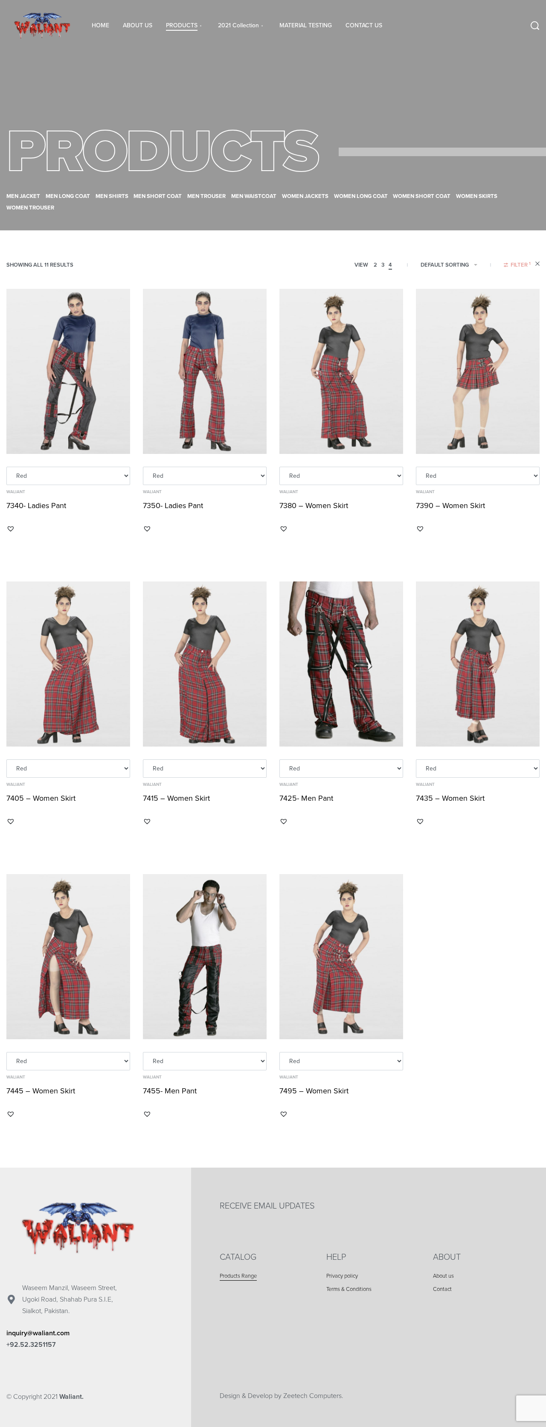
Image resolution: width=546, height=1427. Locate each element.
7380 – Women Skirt (313, 505)
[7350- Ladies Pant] (205, 371)
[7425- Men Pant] (341, 664)
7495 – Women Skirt (314, 1091)
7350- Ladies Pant (173, 505)
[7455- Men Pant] (205, 956)
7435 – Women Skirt (450, 798)
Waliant (15, 492)
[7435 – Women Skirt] (478, 664)
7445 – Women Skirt (40, 1091)
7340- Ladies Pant (36, 505)
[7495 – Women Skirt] (341, 956)
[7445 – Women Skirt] (68, 956)
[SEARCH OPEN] (535, 25)
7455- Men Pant (170, 1091)
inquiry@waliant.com (38, 1333)
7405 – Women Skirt (41, 798)
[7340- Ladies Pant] (68, 371)
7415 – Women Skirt (176, 798)
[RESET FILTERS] (537, 265)
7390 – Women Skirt (450, 505)
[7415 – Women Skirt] (205, 664)
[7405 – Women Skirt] (68, 664)
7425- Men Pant (306, 798)
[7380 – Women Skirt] (341, 371)
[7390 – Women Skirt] (478, 371)
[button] (10, 528)
